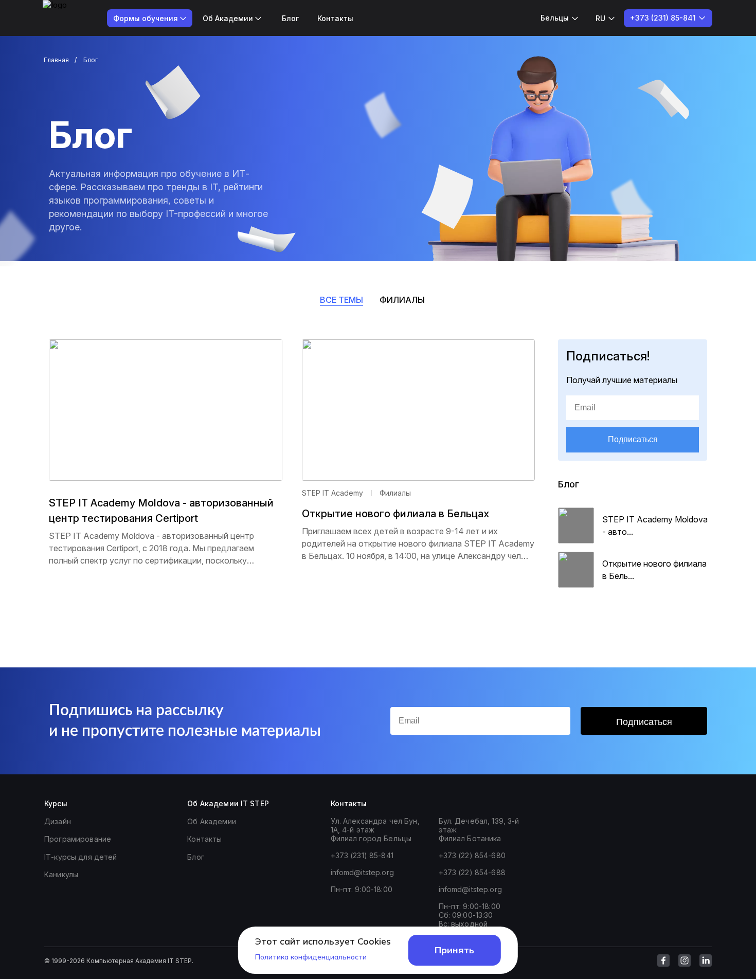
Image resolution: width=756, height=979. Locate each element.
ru (600, 18)
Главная (56, 60)
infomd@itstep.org (362, 872)
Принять (454, 950)
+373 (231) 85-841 (362, 855)
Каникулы (61, 874)
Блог (290, 18)
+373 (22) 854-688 (472, 872)
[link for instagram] (684, 960)
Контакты (335, 18)
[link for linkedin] (705, 960)
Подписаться (633, 439)
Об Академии (211, 821)
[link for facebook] (663, 960)
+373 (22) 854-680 (472, 855)
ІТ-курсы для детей (80, 857)
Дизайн (57, 821)
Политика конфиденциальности (311, 957)
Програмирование (77, 839)
